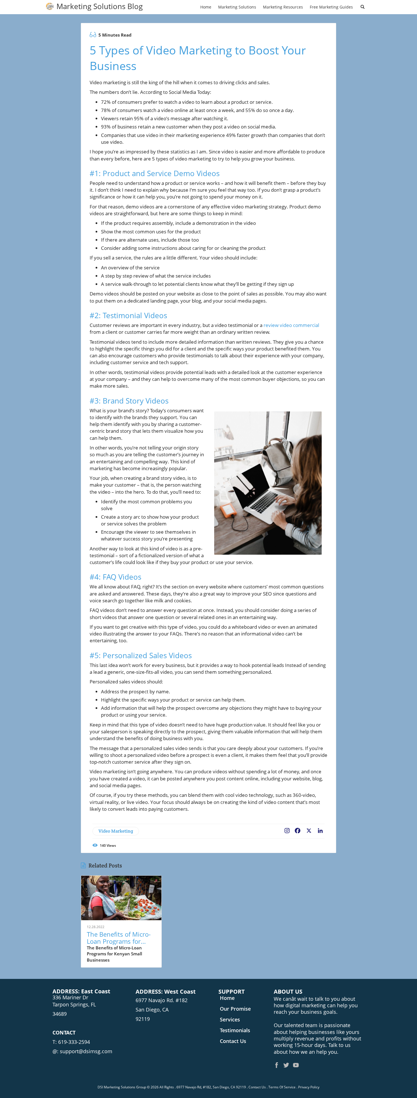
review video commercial (291, 325)
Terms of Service (282, 1087)
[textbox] (99, 6)
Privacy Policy (308, 1087)
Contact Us (257, 1087)
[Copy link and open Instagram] (287, 829)
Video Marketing (115, 831)
